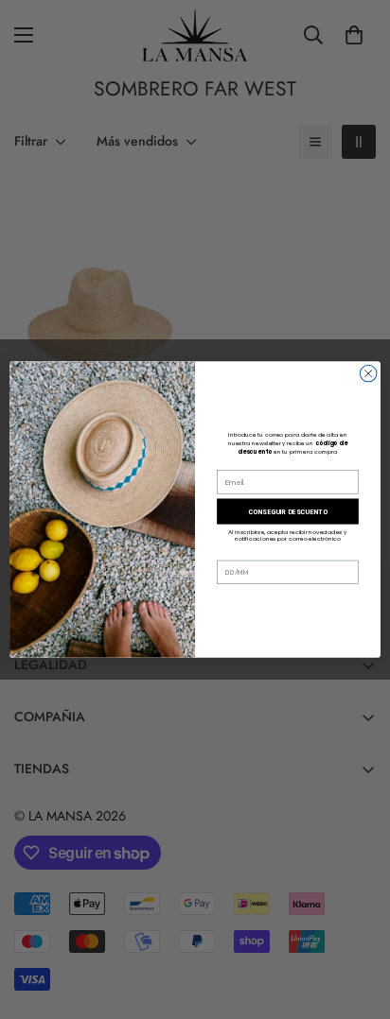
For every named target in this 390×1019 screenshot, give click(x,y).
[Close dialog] (368, 373)
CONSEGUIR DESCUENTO (287, 511)
